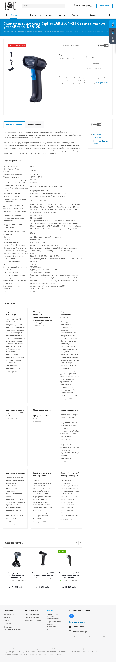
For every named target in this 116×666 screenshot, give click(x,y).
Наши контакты (77, 622)
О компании (8, 614)
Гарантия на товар (33, 620)
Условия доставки (32, 617)
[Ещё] (103, 15)
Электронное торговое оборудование (53, 616)
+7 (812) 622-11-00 (102, 83)
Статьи (6, 620)
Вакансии (7, 624)
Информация (31, 610)
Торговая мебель (54, 621)
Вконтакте (71, 616)
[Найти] (62, 6)
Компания (8, 610)
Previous (77, 543)
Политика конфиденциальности (12, 628)
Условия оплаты (32, 614)
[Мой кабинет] (110, 15)
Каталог (51, 610)
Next (80, 543)
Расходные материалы (52, 625)
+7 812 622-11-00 (83, 5)
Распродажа (52, 630)
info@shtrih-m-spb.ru (81, 631)
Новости (6, 617)
